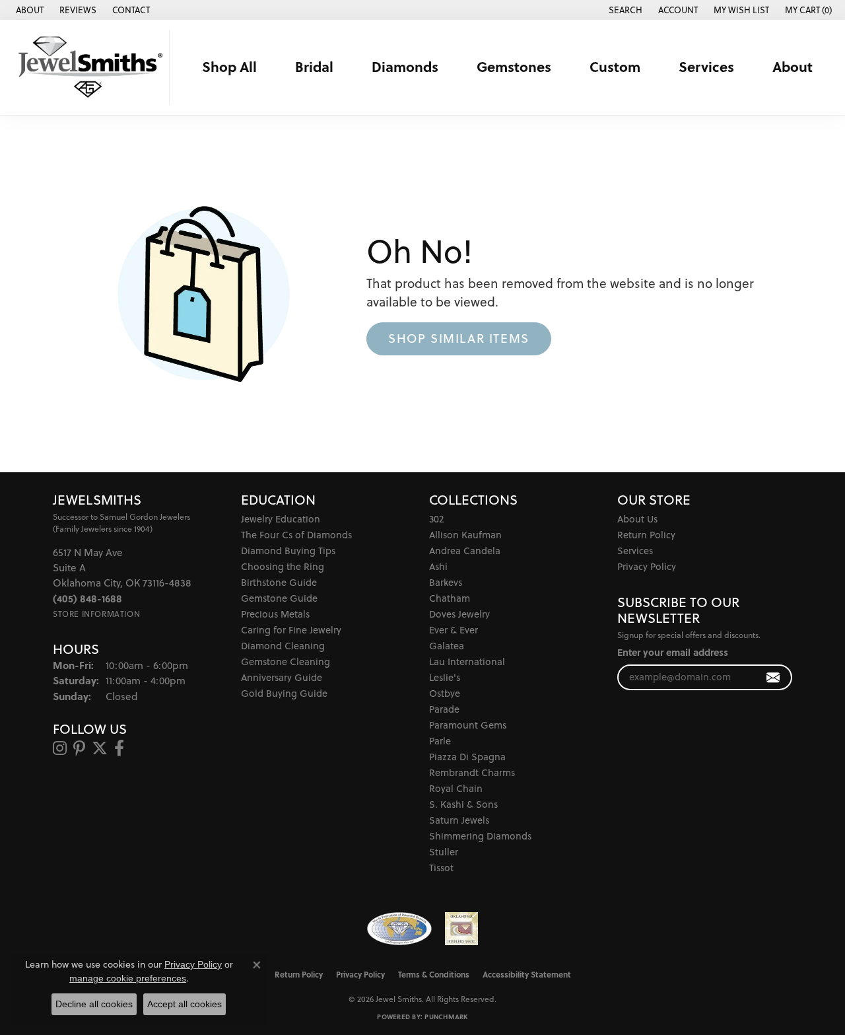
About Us (637, 519)
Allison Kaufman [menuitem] (465, 535)
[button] (624, 10)
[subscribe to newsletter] (773, 677)
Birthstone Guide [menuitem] (279, 582)
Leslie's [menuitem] (444, 677)
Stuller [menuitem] (443, 852)
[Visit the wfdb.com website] (399, 928)
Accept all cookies (184, 1004)
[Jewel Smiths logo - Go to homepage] (88, 67)
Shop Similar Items (458, 338)
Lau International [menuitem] (467, 661)
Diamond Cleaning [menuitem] (283, 646)
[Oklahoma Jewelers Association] (461, 928)
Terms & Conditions (433, 974)
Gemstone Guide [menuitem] (279, 598)
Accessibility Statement (527, 974)
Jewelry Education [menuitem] (280, 519)
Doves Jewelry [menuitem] (459, 614)
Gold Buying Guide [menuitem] (284, 693)
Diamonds (405, 67)
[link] (28, 10)
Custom (615, 67)
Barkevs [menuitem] (445, 582)
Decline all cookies (94, 1004)
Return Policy (646, 535)
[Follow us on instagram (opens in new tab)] (60, 748)
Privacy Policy (646, 566)
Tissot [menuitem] (441, 867)
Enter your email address (672, 652)
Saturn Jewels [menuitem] (459, 820)
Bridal (314, 67)
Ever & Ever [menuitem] (453, 630)
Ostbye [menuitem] (444, 693)
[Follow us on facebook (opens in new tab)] (119, 748)
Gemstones (514, 67)
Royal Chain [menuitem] (456, 788)
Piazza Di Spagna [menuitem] (467, 757)
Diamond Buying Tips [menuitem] (288, 550)
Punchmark (445, 1016)
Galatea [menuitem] (446, 646)
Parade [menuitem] (444, 709)
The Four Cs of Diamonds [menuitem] (296, 535)
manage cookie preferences (127, 978)
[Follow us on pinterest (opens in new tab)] (79, 748)
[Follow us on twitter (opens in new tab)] (100, 748)
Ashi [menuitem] (438, 566)
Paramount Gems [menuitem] (467, 725)
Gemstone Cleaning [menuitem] (285, 661)
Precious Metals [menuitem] (275, 614)
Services (706, 67)
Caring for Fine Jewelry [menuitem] (291, 630)
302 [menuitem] (436, 519)
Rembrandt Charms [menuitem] (472, 772)
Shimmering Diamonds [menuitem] (480, 836)
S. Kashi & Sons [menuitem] (463, 804)
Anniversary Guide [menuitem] (281, 677)
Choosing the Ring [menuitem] (282, 566)
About (792, 67)
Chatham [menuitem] (449, 598)
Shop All (229, 67)
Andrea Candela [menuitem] (464, 550)
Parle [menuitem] (440, 741)
